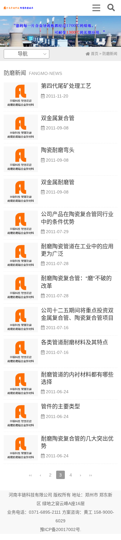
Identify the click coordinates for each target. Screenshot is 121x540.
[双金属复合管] (21, 127)
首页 (94, 54)
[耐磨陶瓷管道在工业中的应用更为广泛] (21, 255)
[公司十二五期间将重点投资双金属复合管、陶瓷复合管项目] (21, 320)
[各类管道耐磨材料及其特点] (21, 351)
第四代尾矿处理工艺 (66, 86)
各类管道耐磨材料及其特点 (74, 342)
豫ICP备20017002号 (60, 529)
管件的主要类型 (60, 406)
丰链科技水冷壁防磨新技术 (18, 8)
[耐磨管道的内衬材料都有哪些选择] (21, 384)
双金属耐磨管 (57, 182)
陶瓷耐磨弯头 (57, 150)
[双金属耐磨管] (21, 191)
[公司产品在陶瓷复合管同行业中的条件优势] (21, 223)
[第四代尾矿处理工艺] (21, 95)
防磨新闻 (109, 54)
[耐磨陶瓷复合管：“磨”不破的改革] (21, 287)
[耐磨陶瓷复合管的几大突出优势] (21, 448)
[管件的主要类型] (21, 416)
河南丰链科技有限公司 (30, 494)
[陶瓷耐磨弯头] (21, 159)
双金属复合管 (57, 118)
